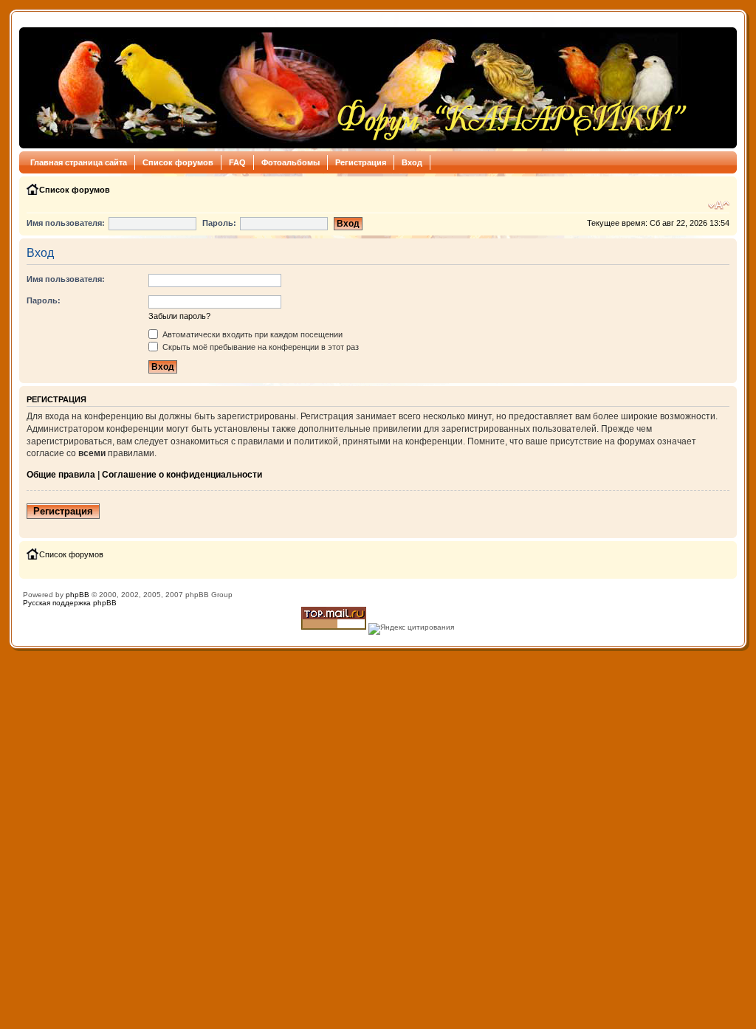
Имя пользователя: (66, 222)
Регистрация (360, 162)
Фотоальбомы (290, 162)
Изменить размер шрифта (718, 205)
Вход (412, 162)
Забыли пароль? (179, 316)
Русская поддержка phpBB (70, 603)
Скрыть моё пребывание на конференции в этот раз (259, 347)
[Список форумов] (358, 88)
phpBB (77, 595)
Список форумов (177, 162)
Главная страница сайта (78, 162)
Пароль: (219, 222)
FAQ (237, 162)
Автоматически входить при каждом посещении (251, 334)
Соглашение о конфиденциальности (182, 474)
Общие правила (61, 474)
